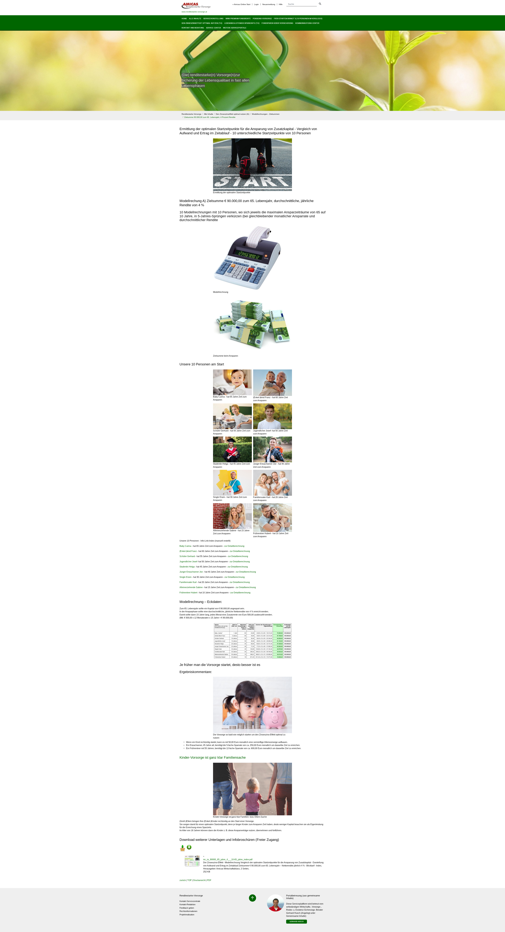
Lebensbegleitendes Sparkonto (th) (241, 23)
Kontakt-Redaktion (187, 904)
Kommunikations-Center (307, 23)
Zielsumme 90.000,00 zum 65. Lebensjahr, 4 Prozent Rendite (209, 117)
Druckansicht (199, 880)
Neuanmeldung (268, 4)
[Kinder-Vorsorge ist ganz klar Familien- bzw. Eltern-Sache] (252, 789)
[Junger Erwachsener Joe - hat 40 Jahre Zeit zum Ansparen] (272, 449)
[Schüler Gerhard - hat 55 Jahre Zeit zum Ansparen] (232, 416)
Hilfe (280, 4)
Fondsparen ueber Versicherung (277, 23)
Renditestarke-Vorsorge (191, 114)
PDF (209, 880)
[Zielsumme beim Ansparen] (252, 324)
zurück (183, 880)
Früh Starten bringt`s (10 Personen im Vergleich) (298, 18)
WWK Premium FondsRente (238, 18)
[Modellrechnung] (247, 258)
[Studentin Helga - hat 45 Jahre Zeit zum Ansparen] (232, 449)
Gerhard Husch (297, 921)
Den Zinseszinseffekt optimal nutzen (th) (202, 23)
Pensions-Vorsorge (262, 18)
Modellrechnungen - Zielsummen (265, 114)
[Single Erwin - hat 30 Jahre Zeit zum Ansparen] (232, 483)
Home (184, 18)
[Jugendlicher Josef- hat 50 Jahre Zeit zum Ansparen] (272, 416)
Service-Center (213, 27)
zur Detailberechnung (234, 546)
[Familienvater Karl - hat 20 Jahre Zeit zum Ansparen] (272, 483)
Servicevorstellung (213, 18)
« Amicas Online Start (241, 4)
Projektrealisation (187, 914)
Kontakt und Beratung (193, 27)
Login (256, 4)
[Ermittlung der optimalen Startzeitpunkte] (252, 164)
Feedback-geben (187, 908)
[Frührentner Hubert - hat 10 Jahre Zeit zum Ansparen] (272, 517)
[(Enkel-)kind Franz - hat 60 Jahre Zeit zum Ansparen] (272, 382)
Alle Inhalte (195, 18)
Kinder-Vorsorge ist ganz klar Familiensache (213, 757)
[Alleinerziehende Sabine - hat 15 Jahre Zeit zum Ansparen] (232, 516)
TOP (189, 880)
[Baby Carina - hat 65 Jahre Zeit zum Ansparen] (232, 382)
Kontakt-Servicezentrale (190, 901)
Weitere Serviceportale (234, 27)
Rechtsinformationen (188, 911)
